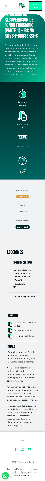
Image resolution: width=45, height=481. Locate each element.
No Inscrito (22, 196)
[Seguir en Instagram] (23, 449)
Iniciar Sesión (35, 6)
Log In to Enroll (22, 227)
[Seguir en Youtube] (30, 449)
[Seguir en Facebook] (16, 449)
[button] (5, 475)
